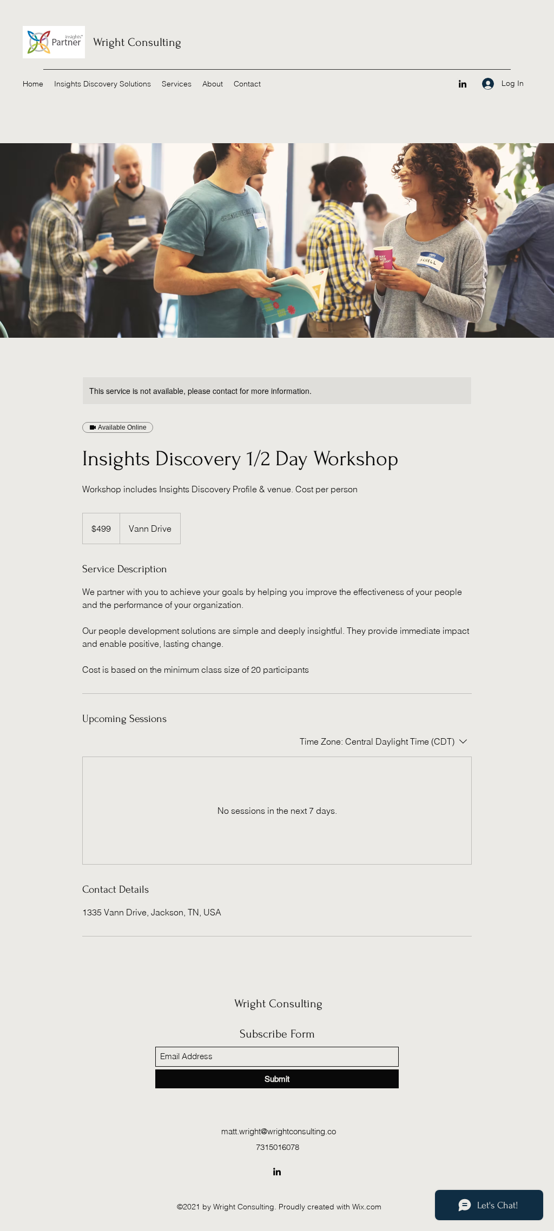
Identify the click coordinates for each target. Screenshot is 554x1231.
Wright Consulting (137, 42)
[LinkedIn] (462, 83)
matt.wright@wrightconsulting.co (278, 1131)
